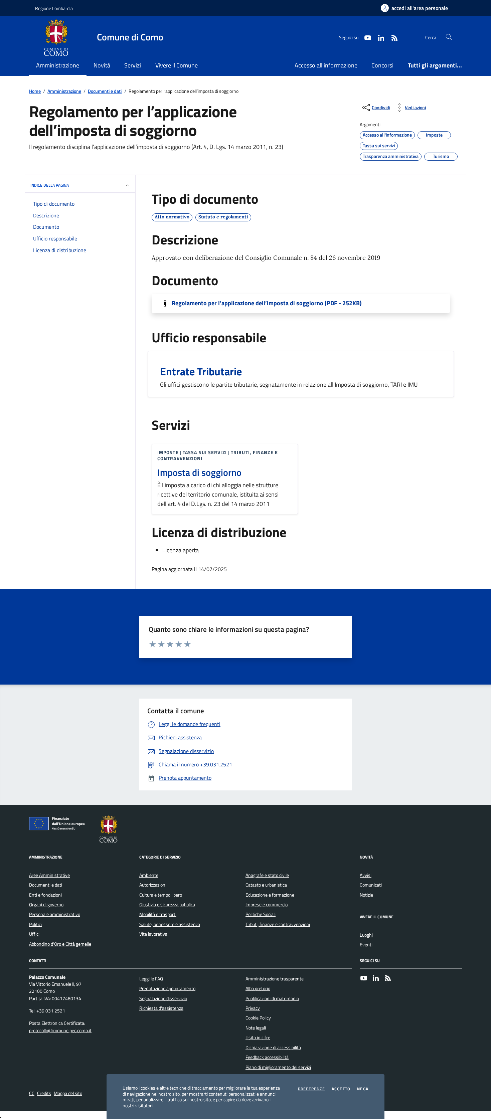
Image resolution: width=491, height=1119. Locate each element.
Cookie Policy (258, 1017)
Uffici (34, 934)
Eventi (366, 944)
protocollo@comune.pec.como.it (60, 1030)
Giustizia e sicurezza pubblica (167, 904)
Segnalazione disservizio (163, 998)
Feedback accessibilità (267, 1057)
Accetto (341, 1089)
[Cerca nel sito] (449, 37)
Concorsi (382, 65)
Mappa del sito (68, 1093)
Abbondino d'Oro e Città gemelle (60, 944)
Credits (44, 1093)
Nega (362, 1089)
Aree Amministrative (49, 875)
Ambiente (148, 875)
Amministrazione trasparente (275, 978)
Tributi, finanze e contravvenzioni (278, 924)
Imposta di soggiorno (199, 472)
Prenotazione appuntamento (167, 988)
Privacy (253, 1008)
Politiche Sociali (261, 914)
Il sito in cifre (258, 1037)
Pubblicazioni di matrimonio (272, 998)
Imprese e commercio (267, 904)
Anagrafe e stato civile (267, 875)
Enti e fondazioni (45, 895)
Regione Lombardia (54, 8)
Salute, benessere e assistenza (169, 924)
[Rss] (388, 978)
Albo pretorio (258, 988)
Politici (35, 924)
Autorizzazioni (152, 885)
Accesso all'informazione (326, 65)
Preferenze (311, 1089)
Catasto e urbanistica (266, 885)
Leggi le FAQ (151, 978)
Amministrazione (64, 91)
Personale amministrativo (54, 914)
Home (35, 91)
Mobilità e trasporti (157, 914)
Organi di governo (46, 904)
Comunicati (371, 885)
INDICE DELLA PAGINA (49, 185)
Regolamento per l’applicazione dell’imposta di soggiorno (267, 303)
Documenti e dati (105, 91)
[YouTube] (364, 978)
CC (31, 1093)
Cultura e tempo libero (160, 895)
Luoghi (366, 935)
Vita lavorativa (153, 934)
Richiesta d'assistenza (161, 1008)
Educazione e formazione (270, 895)
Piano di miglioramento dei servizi (278, 1067)
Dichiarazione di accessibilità (273, 1047)
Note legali (256, 1028)
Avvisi (365, 875)
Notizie (366, 895)
